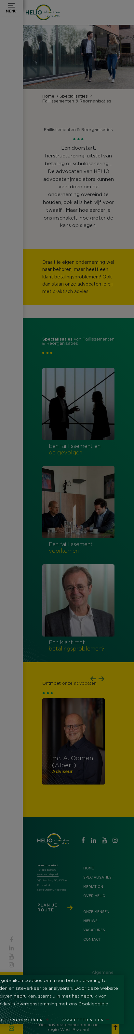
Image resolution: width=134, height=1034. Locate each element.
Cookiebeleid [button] (93, 1004)
